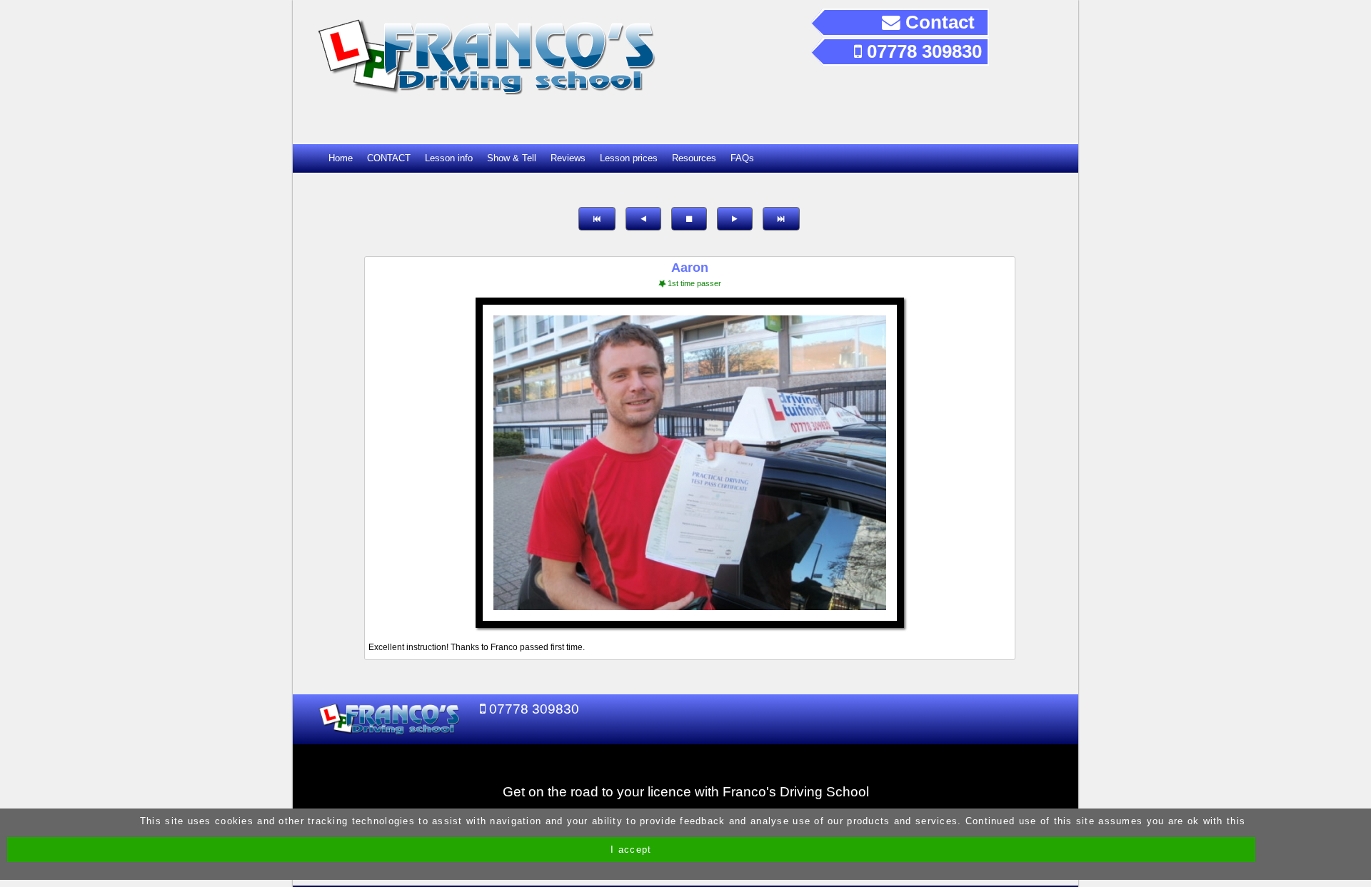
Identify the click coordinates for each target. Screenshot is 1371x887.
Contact (937, 22)
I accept (631, 849)
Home (340, 158)
